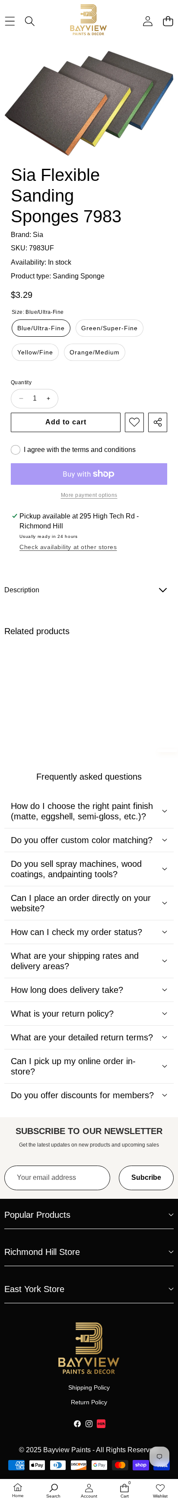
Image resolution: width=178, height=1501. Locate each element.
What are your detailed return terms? (82, 1037)
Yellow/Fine (35, 352)
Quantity (21, 382)
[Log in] (147, 21)
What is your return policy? (62, 1013)
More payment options (89, 495)
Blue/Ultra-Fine (41, 328)
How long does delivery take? (67, 990)
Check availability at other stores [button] (68, 547)
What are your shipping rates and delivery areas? (75, 961)
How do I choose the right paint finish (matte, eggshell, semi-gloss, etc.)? (82, 811)
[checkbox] (73, 450)
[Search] (30, 21)
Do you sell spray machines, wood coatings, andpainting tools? (76, 869)
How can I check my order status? (76, 932)
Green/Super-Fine (109, 328)
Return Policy (89, 1402)
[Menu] (9, 21)
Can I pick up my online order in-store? (73, 1066)
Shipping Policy (89, 1387)
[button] (168, 21)
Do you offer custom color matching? (82, 840)
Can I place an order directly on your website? (81, 903)
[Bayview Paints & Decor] (88, 21)
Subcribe (146, 1177)
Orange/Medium (95, 352)
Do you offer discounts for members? (82, 1095)
